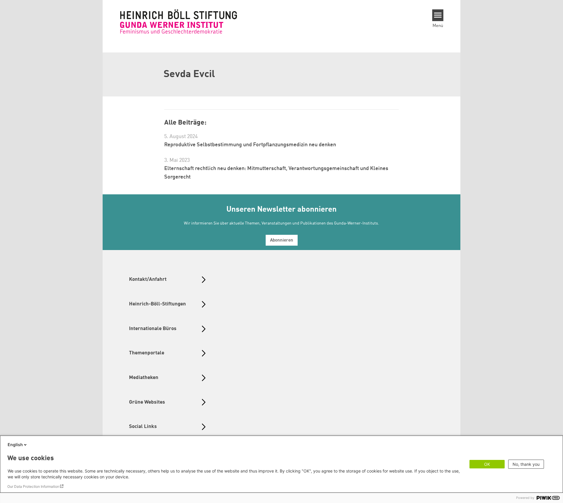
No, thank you (526, 464)
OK (487, 464)
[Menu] (438, 15)
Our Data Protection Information (33, 486)
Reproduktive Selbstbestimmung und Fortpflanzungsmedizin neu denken (250, 144)
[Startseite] (178, 21)
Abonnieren (281, 240)
